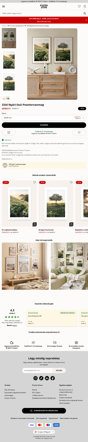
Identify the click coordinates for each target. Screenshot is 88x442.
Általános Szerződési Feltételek (22, 418)
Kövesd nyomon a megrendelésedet (66, 391)
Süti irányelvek (41, 418)
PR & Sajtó (36, 393)
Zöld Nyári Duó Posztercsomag (38, 26)
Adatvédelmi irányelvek (68, 418)
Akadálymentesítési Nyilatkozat (44, 398)
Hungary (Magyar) (44, 432)
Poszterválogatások (17, 26)
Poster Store (49, 436)
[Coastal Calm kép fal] (25, 266)
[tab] (79, 6)
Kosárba (44, 125)
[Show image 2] (9, 60)
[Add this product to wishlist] (79, 132)
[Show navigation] (3, 6)
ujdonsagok (9, 395)
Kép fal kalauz (10, 390)
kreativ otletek (10, 398)
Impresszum (53, 418)
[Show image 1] (9, 38)
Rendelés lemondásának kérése (71, 400)
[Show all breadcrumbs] (4, 26)
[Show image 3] (9, 82)
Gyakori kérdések (65, 398)
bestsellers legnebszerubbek (15, 393)
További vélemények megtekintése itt (44, 332)
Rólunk (34, 390)
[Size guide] (9, 132)
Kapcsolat (63, 395)
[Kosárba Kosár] (35, 224)
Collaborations (37, 395)
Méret (4, 113)
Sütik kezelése (64, 403)
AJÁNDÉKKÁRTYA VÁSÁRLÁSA (46, 411)
